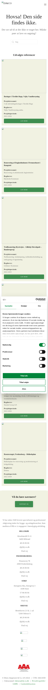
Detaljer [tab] (24, 306)
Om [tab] (39, 306)
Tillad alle (24, 376)
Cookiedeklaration (28, 684)
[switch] (42, 352)
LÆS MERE (24, 121)
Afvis (24, 389)
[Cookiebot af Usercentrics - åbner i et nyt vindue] (35, 299)
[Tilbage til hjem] (10, 4)
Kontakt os (24, 504)
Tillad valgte (24, 382)
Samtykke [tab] (9, 306)
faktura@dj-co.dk (22, 681)
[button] (45, 4)
